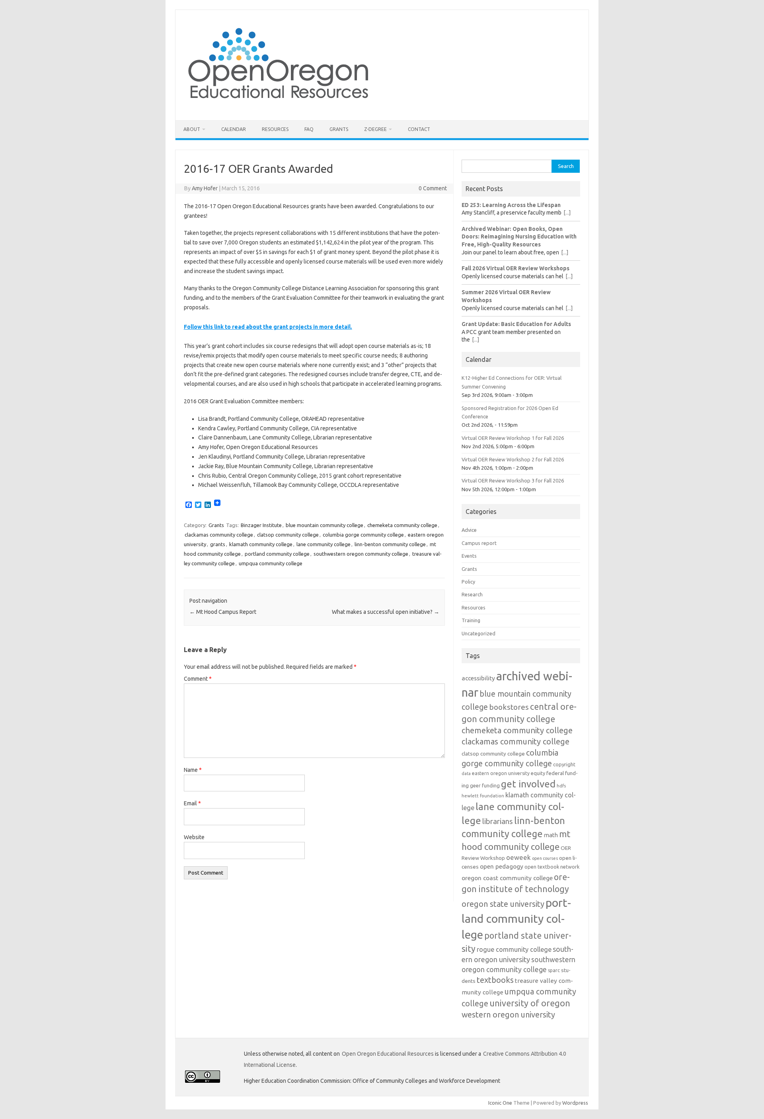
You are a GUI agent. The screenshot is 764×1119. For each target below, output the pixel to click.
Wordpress (575, 1102)
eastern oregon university (501, 773)
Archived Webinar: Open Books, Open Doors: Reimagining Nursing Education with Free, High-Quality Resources (519, 237)
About (191, 129)
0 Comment (433, 188)
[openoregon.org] (278, 107)
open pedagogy (501, 866)
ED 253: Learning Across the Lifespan (511, 205)
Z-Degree (375, 129)
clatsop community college (288, 534)
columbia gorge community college (363, 534)
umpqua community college (270, 563)
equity (538, 773)
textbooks (495, 979)
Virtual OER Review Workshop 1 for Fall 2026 (513, 438)
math (551, 835)
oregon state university (503, 903)
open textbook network (551, 866)
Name (193, 770)
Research (472, 594)
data (466, 773)
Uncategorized (478, 633)
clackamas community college (219, 534)
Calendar (233, 129)
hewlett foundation (483, 795)
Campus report (479, 543)
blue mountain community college (324, 525)
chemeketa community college (402, 525)
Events (469, 556)
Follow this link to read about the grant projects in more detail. (268, 327)
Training (471, 620)
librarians (497, 821)
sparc (554, 970)
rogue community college (514, 949)
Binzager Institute (261, 525)
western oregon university (508, 1014)
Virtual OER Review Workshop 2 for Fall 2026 (513, 459)
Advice (469, 530)
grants (217, 544)
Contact (419, 129)
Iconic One (500, 1102)
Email (192, 803)
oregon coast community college (507, 877)
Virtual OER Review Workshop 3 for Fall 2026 (513, 480)
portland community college (277, 554)
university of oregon (529, 1003)
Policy (468, 581)
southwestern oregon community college (361, 554)
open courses (545, 858)
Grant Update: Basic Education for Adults (516, 324)
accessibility (478, 678)
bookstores (509, 707)
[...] (567, 212)
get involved (528, 783)
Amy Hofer (205, 188)
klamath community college (260, 544)
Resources (275, 129)
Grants (338, 129)
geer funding (485, 785)
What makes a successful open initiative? (385, 612)
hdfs (561, 785)
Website (194, 837)
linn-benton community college (390, 544)
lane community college (323, 544)
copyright (564, 764)
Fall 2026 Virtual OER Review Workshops (515, 268)
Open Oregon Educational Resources (388, 1054)
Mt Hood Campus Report (222, 612)
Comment (198, 679)
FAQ (309, 129)
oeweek (518, 857)
